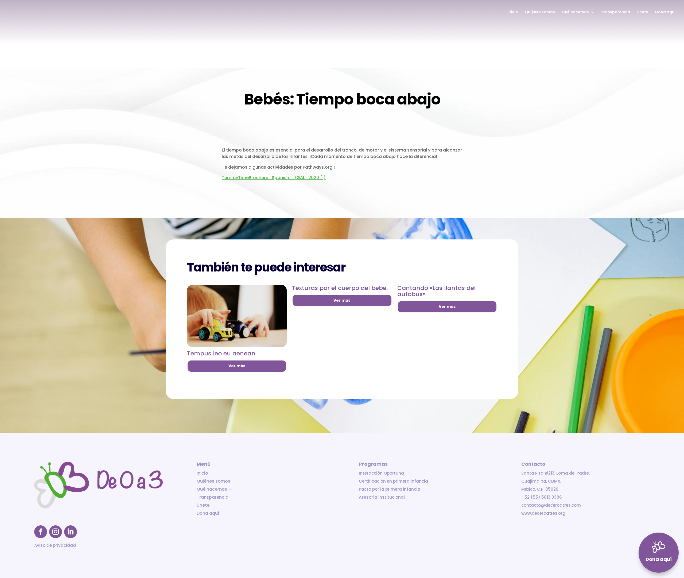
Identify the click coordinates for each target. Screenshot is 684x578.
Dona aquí (665, 12)
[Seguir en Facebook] (40, 531)
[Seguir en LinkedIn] (70, 531)
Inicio (512, 12)
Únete (642, 12)
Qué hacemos (575, 12)
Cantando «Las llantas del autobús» (436, 291)
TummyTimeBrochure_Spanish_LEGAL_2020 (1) (274, 177)
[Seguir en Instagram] (55, 531)
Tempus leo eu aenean (221, 353)
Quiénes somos (540, 12)
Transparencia (615, 12)
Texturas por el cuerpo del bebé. (340, 288)
